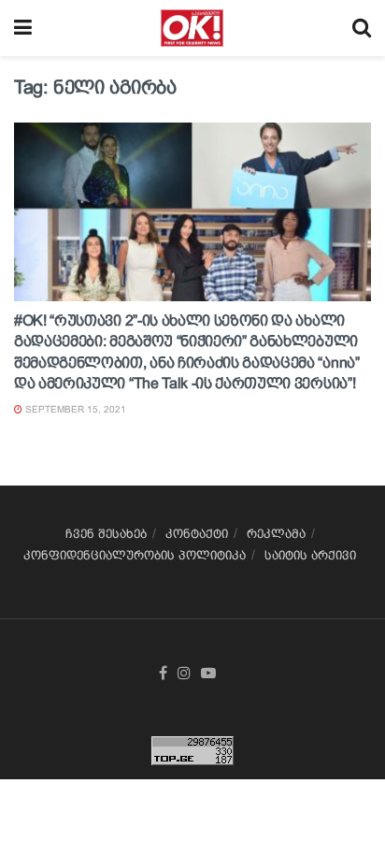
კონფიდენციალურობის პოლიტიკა (134, 555)
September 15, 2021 (74, 409)
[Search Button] (361, 28)
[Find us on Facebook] (163, 673)
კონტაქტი (196, 534)
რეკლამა (276, 534)
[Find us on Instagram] (184, 673)
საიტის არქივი (310, 555)
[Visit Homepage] (192, 28)
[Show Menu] (23, 28)
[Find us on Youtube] (208, 673)
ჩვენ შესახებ (106, 534)
